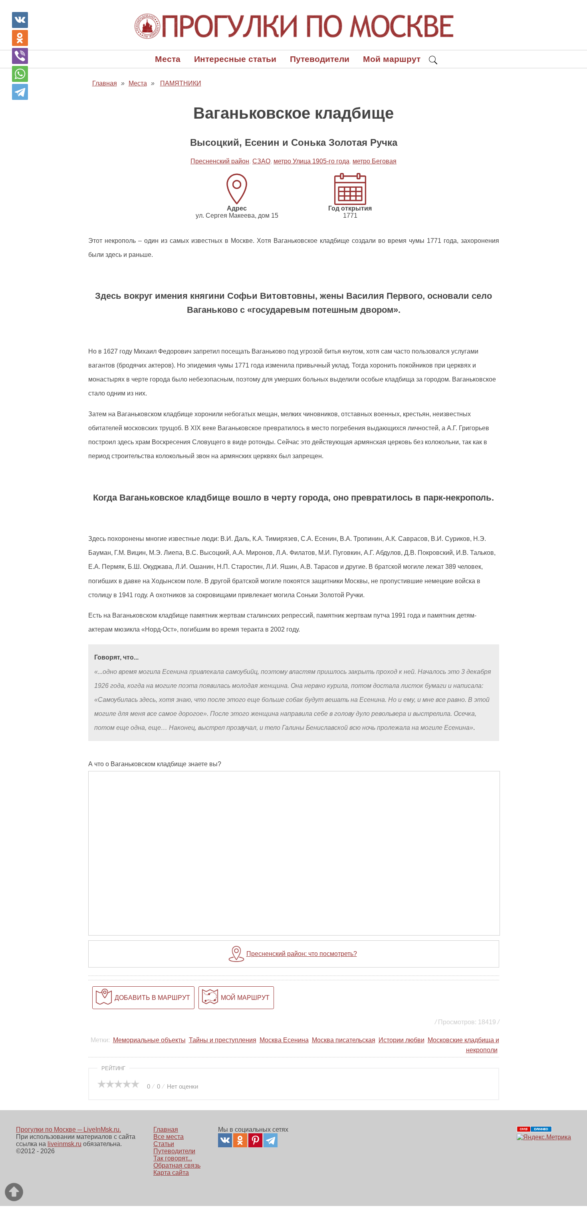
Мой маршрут (391, 59)
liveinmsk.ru (64, 1143)
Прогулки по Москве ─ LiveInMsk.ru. (68, 1129)
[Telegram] (20, 92)
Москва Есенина (284, 1040)
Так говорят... (172, 1158)
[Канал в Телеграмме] (271, 1140)
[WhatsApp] (20, 74)
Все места (168, 1136)
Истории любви (401, 1040)
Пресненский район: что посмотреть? (301, 953)
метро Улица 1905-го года (311, 161)
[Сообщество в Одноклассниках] (240, 1140)
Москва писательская (343, 1040)
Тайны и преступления (222, 1040)
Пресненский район (219, 161)
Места (167, 59)
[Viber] (20, 56)
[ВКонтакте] (20, 20)
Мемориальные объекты (149, 1040)
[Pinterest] (255, 1140)
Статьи (163, 1143)
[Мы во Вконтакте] (225, 1140)
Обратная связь (176, 1165)
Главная (165, 1129)
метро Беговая (375, 161)
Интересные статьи (235, 59)
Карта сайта (171, 1172)
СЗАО (261, 161)
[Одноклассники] (20, 38)
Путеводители (319, 59)
